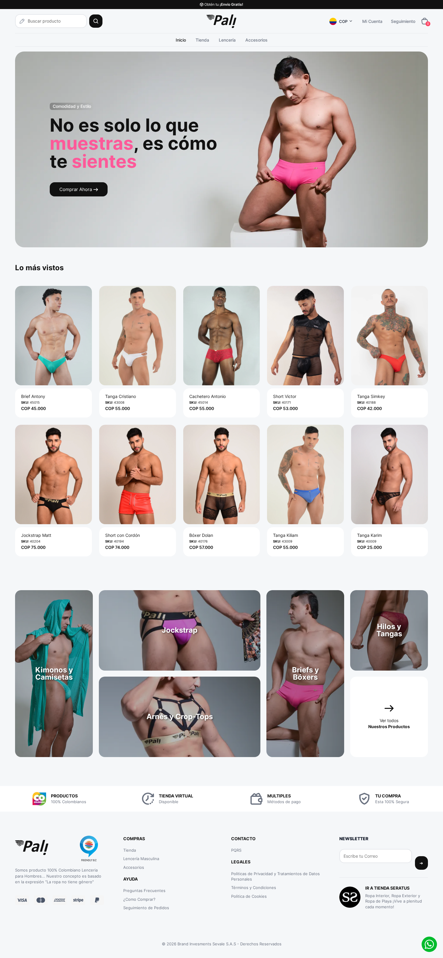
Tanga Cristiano (120, 396)
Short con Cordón (122, 535)
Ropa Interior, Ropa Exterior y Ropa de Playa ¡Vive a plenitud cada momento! (393, 901)
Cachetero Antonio (207, 396)
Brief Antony (33, 396)
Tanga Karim (369, 535)
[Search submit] (95, 21)
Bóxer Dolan (201, 535)
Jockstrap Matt (36, 535)
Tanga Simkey (371, 396)
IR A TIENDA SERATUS (387, 888)
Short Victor (284, 396)
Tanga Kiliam (285, 535)
